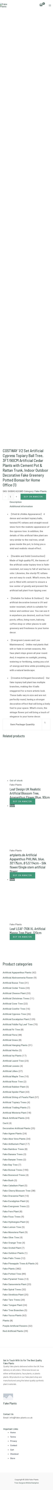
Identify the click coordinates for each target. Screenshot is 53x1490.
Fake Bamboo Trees (13, 1149)
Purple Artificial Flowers (15, 1326)
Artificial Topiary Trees (14, 1102)
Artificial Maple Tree (13, 1076)
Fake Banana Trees (13, 1154)
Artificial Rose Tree (13, 1081)
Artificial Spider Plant (14, 1092)
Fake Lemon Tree (12, 1227)
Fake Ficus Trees (12, 1216)
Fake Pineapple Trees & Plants (19, 1263)
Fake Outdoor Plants (13, 1253)
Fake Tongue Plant (12, 1305)
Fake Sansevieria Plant (14, 1284)
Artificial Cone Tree (13, 1003)
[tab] (30, 502)
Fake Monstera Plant (13, 1232)
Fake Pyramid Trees (13, 1279)
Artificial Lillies (10, 1071)
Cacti (5, 1123)
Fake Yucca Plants (12, 1315)
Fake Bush (8, 1180)
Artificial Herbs (10, 1050)
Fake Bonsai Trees (12, 1170)
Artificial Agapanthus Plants (17, 972)
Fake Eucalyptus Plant (14, 1201)
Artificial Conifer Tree (14, 1008)
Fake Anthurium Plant (14, 1144)
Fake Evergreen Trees (14, 1206)
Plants (6, 1320)
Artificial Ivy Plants (12, 1055)
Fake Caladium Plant (13, 1185)
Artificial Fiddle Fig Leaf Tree (18, 1024)
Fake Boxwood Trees (14, 1175)
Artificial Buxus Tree (13, 982)
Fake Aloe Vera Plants (14, 1138)
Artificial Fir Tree (11, 1029)
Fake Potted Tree (12, 1273)
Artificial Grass (10, 1040)
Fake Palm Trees (11, 1258)
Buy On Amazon (33, 497)
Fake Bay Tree (10, 1164)
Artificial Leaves (11, 1066)
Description (16, 502)
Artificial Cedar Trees (14, 988)
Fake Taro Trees (11, 1299)
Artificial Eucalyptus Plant (16, 1019)
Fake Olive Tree (11, 1237)
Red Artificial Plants (13, 1331)
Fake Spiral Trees (12, 1289)
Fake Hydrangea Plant (14, 1222)
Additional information (21, 506)
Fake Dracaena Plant (13, 1195)
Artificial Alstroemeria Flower (18, 977)
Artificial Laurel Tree (13, 1060)
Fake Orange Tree (12, 1242)
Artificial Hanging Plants (15, 1045)
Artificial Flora (10, 1035)
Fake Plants (9, 1268)
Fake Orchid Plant (12, 1248)
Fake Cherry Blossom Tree (16, 1190)
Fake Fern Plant (11, 1211)
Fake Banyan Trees (13, 1159)
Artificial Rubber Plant (14, 1086)
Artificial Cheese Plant (14, 993)
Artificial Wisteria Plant (14, 1112)
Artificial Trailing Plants (15, 1107)
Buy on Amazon (22, 937)
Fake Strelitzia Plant (13, 1294)
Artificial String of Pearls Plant (18, 1097)
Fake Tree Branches (13, 1310)
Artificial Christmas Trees (16, 998)
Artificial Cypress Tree (14, 1014)
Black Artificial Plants (14, 1118)
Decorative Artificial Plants (16, 1128)
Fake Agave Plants (12, 1133)
